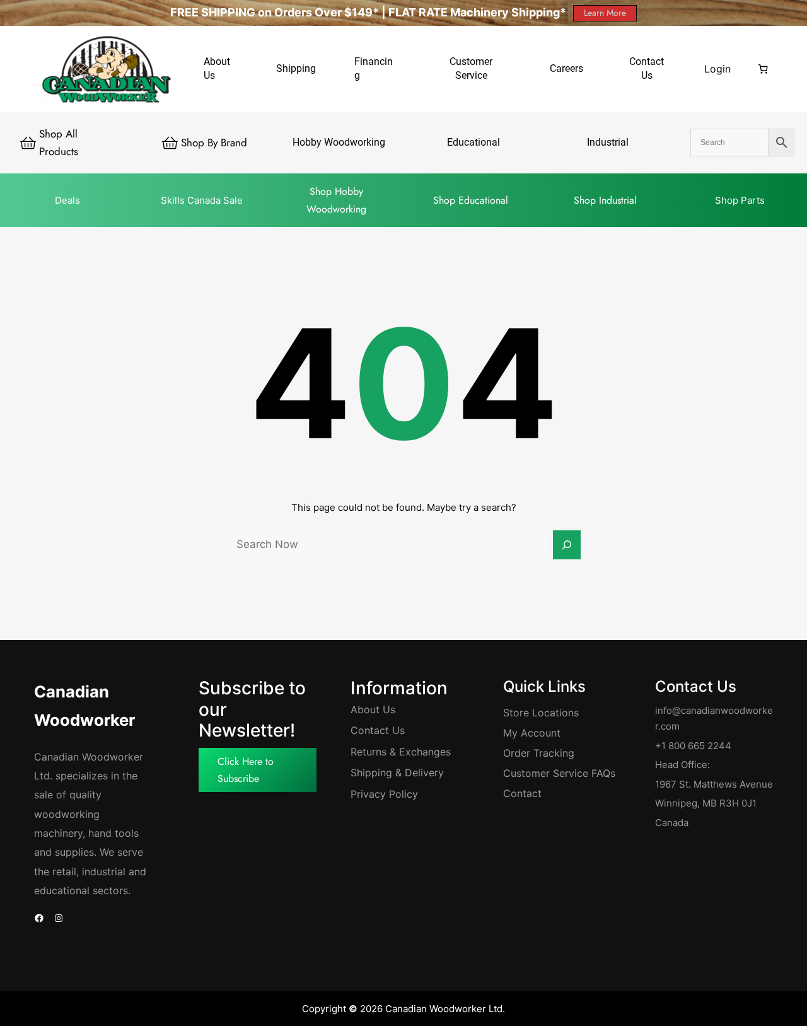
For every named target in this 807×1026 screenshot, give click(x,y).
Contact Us (378, 730)
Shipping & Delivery (397, 772)
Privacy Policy (384, 794)
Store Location (538, 712)
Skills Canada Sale (202, 200)
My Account (531, 732)
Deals (67, 200)
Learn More (605, 12)
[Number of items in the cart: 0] (763, 69)
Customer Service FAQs (559, 773)
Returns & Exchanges (401, 751)
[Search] (567, 544)
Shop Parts (740, 200)
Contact (522, 793)
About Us (373, 709)
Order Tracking (538, 753)
